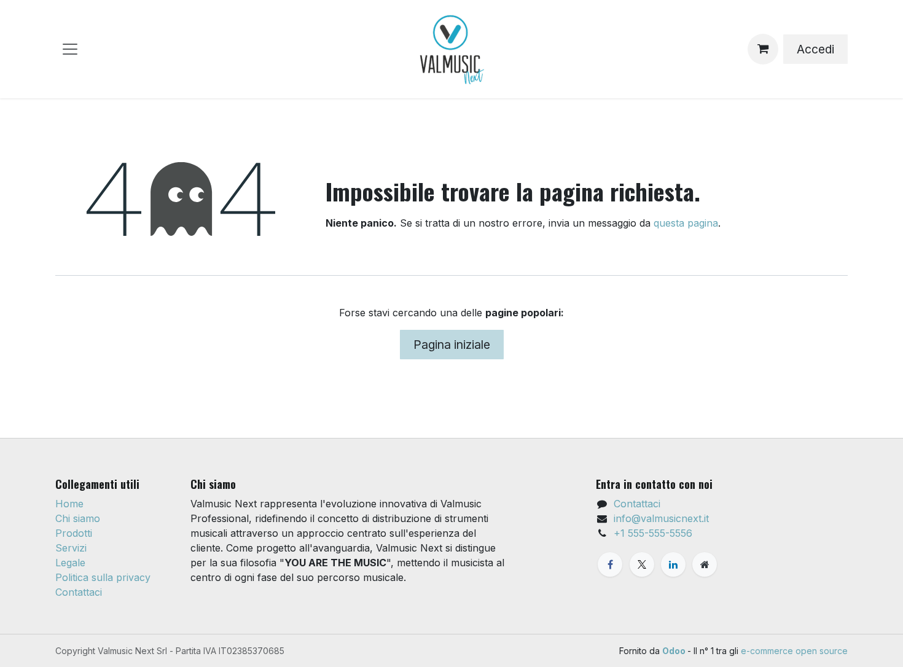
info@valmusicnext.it (661, 518)
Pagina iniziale (451, 344)
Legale (70, 562)
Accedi (815, 49)
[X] (642, 564)
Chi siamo (77, 518)
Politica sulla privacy (102, 577)
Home (69, 503)
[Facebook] (610, 564)
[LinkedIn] (673, 564)
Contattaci (78, 592)
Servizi (71, 548)
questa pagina (686, 223)
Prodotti (73, 533)
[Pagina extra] (704, 564)
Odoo (674, 651)
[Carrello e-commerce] (763, 49)
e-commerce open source (794, 651)
